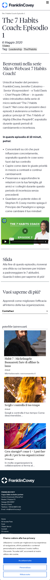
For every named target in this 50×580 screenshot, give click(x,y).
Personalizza (25, 567)
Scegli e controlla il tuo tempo (22, 405)
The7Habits (30, 49)
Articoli (7, 370)
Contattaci (8, 311)
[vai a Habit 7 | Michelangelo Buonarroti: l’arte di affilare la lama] (25, 352)
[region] (25, 557)
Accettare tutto (25, 560)
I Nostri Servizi (6, 526)
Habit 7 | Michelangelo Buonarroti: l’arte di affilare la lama (22, 362)
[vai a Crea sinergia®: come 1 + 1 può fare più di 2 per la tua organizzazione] (25, 445)
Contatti (4, 529)
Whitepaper (9, 459)
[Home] (18, 5)
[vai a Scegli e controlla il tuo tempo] (25, 399)
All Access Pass (7, 522)
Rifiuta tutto (25, 574)
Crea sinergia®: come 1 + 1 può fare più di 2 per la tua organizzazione (25, 453)
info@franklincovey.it (13, 509)
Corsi (3, 524)
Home (3, 519)
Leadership (15, 49)
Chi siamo (4, 531)
